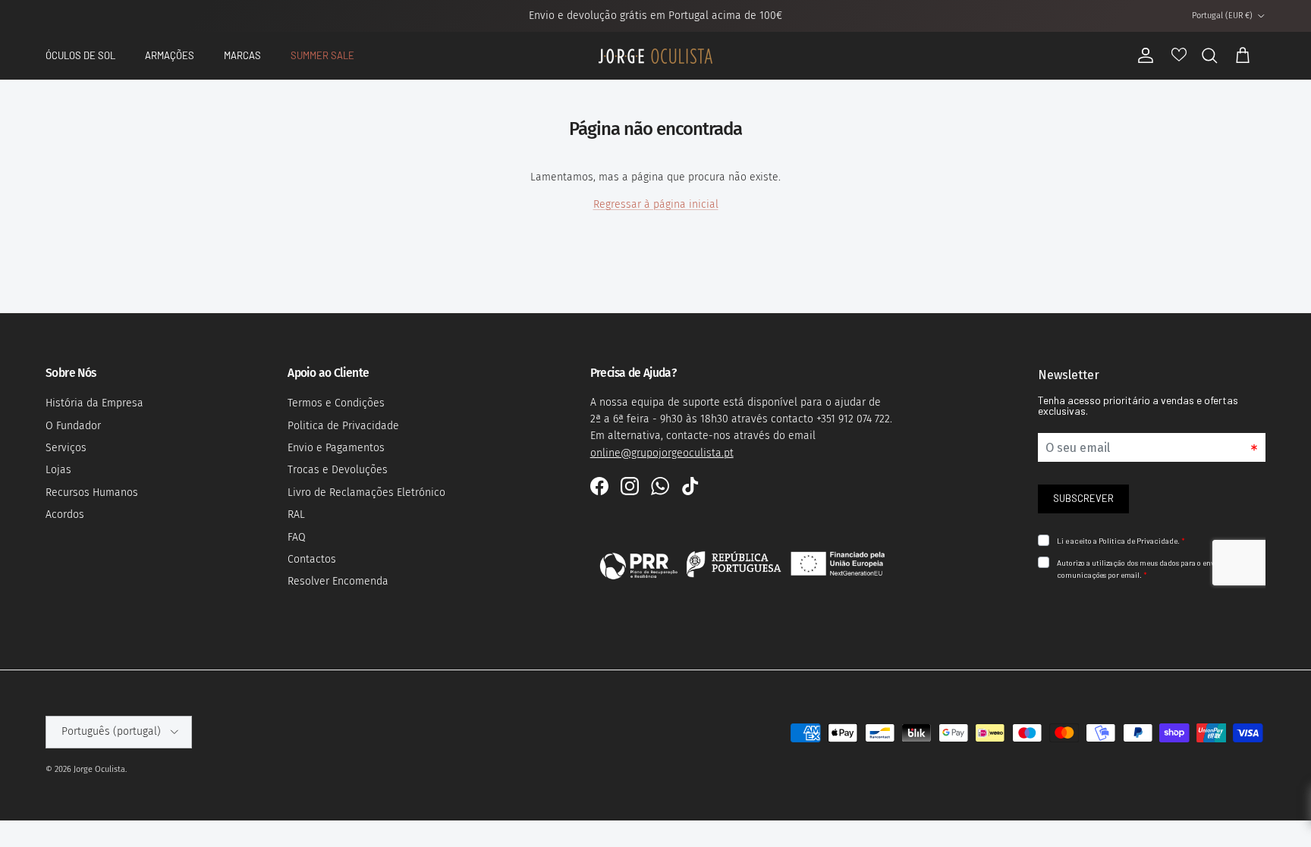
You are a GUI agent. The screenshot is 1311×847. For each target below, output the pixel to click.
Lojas (58, 469)
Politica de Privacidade (343, 425)
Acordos (65, 514)
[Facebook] (599, 486)
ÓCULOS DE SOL (80, 55)
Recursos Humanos (92, 492)
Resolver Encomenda (338, 581)
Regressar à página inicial (655, 204)
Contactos (312, 559)
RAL (296, 514)
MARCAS (242, 55)
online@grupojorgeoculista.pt (662, 453)
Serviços (66, 447)
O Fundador (73, 425)
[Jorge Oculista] (655, 56)
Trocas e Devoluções (338, 469)
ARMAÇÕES (169, 55)
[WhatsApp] (660, 486)
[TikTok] (690, 486)
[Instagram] (630, 486)
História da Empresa (94, 403)
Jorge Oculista (99, 769)
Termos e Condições (336, 403)
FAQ (297, 537)
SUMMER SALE (322, 55)
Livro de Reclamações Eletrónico (366, 492)
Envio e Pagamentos (336, 447)
